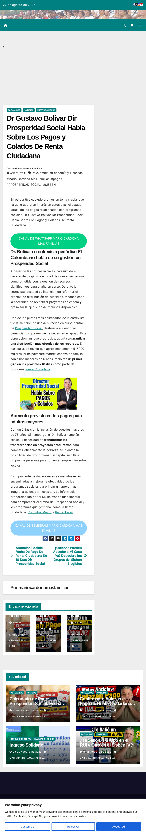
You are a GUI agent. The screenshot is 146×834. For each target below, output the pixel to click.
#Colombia (40, 173)
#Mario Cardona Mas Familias (28, 179)
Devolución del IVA (21, 739)
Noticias (28, 110)
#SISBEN (49, 184)
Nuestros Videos (46, 110)
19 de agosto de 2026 (97, 752)
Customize (27, 826)
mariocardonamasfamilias (27, 168)
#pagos (56, 179)
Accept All (118, 826)
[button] (124, 25)
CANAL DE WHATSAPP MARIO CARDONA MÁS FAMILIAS (49, 240)
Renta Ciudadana (37, 369)
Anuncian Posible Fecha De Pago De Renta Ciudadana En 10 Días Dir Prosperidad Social (31, 556)
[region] (73, 816)
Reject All (73, 826)
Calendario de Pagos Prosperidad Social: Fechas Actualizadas (36, 703)
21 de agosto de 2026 (27, 710)
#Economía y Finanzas (66, 173)
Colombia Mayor (40, 512)
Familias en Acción (44, 739)
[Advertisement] (48, 76)
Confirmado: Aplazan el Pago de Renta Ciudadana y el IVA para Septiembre (107, 703)
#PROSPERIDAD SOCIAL (24, 184)
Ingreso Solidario (26, 745)
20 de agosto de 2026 (97, 710)
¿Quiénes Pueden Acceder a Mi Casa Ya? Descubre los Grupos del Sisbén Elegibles (67, 556)
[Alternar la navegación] (139, 25)
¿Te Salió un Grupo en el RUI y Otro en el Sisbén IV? (106, 743)
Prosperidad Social (28, 328)
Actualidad (14, 110)
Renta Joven (64, 512)
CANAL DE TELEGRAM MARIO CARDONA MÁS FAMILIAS (48, 528)
